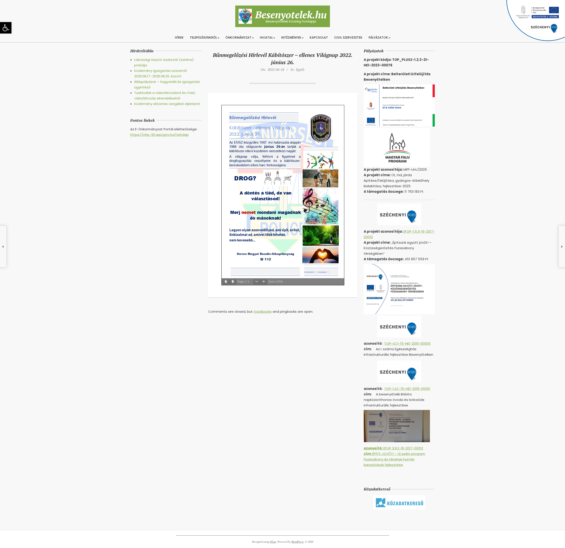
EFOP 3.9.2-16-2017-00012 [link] (393, 448)
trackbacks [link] (263, 311)
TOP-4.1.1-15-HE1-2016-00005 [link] (407, 343)
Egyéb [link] (300, 69)
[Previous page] (225, 281)
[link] (5, 28)
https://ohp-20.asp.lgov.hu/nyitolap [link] (159, 134)
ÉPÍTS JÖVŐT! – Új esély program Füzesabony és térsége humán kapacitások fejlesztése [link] (394, 459)
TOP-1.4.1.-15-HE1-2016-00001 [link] (407, 388)
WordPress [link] (297, 542)
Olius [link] (273, 542)
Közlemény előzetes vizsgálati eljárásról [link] (167, 103)
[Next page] (233, 281)
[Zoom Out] (256, 281)
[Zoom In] (263, 281)
